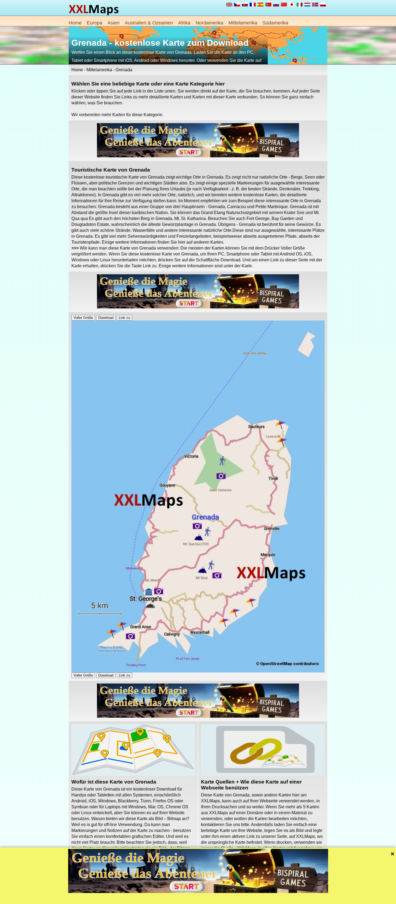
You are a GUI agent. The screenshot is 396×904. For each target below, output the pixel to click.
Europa (94, 23)
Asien (113, 23)
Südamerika (275, 23)
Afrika (184, 23)
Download (105, 318)
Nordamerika (209, 23)
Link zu (124, 318)
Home (75, 23)
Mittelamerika (242, 23)
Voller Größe (83, 318)
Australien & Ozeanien (149, 23)
